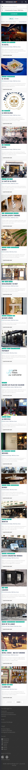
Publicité (3, 716)
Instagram (6, 740)
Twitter (5, 744)
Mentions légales (5, 729)
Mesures (5, 453)
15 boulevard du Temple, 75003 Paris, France (11, 149)
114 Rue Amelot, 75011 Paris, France (10, 689)
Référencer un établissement (8, 714)
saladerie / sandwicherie (15, 348)
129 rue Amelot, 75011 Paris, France (10, 251)
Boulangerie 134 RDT (10, 284)
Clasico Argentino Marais (12, 556)
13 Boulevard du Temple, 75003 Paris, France (11, 81)
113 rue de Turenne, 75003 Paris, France (10, 655)
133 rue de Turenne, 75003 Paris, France (10, 320)
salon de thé (9, 315)
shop (3, 281)
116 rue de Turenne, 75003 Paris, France (10, 217)
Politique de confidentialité (8, 732)
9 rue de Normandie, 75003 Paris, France (11, 592)
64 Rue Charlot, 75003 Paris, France (10, 421)
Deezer (5, 749)
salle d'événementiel (9, 213)
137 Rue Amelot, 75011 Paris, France (10, 353)
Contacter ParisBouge (6, 722)
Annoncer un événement (7, 712)
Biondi (4, 487)
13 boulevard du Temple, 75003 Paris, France (11, 46)
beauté (6, 587)
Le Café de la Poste (9, 181)
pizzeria (8, 416)
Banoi (4, 250)
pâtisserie (10, 281)
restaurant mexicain (10, 76)
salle (3, 213)
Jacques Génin (7, 318)
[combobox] (15, 6)
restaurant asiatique (15, 247)
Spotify (5, 747)
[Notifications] (22, 1)
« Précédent (9, 702)
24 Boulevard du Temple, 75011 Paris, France (11, 523)
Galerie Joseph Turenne (11, 215)
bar (8, 42)
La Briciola (6, 419)
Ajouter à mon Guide (7, 55)
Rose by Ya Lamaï (8, 624)
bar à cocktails (12, 42)
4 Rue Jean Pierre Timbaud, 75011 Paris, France (12, 626)
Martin (5, 522)
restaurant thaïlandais (20, 621)
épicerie (6, 281)
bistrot (8, 485)
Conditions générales (6, 730)
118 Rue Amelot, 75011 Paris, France (10, 489)
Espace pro (4, 711)
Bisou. (4, 147)
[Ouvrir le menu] (2, 1)
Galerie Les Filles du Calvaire (13, 385)
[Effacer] (25, 10)
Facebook (5, 742)
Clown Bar (6, 687)
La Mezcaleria (7, 113)
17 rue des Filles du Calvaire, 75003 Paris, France (12, 387)
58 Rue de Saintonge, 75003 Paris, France (11, 455)
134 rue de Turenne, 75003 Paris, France (10, 286)
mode (6, 650)
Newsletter (6, 739)
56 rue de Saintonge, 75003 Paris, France (11, 558)
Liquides (5, 590)
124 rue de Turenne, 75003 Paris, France (10, 183)
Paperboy (5, 351)
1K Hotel (5, 45)
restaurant (4, 42)
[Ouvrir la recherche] (25, 1)
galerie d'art (16, 213)
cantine (8, 247)
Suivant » (19, 702)
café (10, 519)
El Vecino (5, 79)
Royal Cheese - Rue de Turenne (13, 653)
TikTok (5, 746)
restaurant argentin (15, 485)
